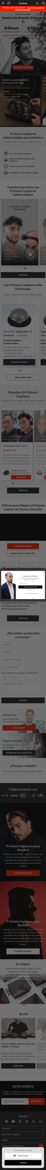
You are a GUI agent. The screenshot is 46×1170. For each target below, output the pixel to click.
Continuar (23, 1162)
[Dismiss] (41, 1150)
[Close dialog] (43, 572)
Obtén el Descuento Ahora (30, 587)
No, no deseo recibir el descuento (30, 593)
